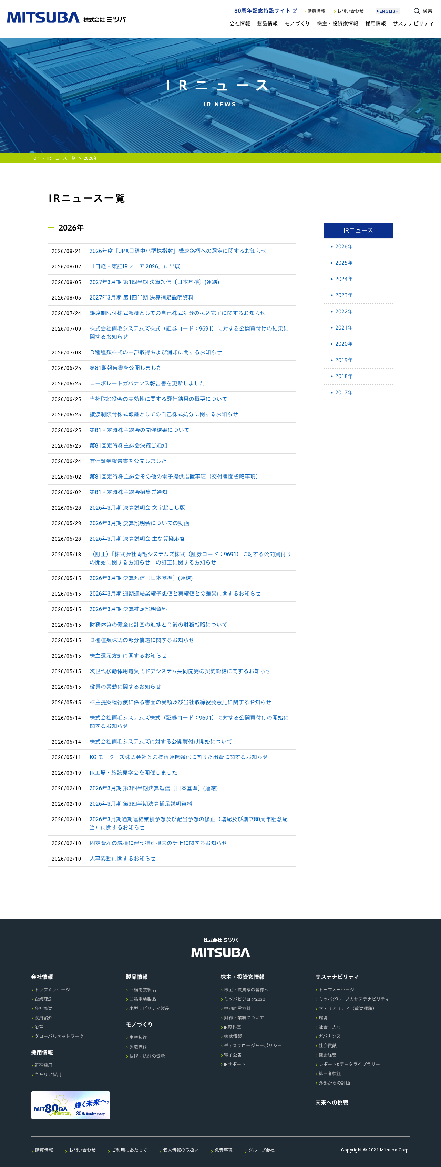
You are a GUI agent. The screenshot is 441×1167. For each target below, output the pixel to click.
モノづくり (297, 23)
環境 (323, 1017)
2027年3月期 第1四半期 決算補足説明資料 (142, 297)
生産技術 (138, 1037)
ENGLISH (389, 11)
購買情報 (316, 11)
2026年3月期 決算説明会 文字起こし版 (137, 507)
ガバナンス (330, 1036)
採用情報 (375, 23)
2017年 (344, 392)
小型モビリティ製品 (149, 1008)
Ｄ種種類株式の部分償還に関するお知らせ (142, 640)
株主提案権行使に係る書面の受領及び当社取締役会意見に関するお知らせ (180, 702)
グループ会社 (261, 1150)
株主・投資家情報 (337, 23)
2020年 (344, 343)
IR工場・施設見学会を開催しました (133, 772)
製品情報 (267, 23)
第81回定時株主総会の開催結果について (139, 430)
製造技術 (138, 1046)
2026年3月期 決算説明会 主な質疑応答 (137, 539)
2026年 (344, 246)
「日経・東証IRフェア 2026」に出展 (135, 266)
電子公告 (233, 1055)
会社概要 (43, 1008)
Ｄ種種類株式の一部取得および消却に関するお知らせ (156, 352)
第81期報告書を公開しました (126, 368)
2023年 (344, 295)
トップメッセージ (52, 989)
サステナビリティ (413, 23)
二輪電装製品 (142, 999)
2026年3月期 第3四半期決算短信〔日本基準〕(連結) (154, 788)
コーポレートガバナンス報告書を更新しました (147, 383)
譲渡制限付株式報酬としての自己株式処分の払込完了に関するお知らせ (178, 313)
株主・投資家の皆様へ (246, 989)
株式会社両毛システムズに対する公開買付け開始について (161, 741)
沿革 (38, 1027)
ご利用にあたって (129, 1150)
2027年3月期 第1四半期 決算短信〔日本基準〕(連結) (154, 282)
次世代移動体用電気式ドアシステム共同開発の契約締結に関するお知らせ (180, 671)
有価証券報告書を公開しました (128, 461)
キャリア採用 (47, 1074)
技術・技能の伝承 (147, 1056)
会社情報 (239, 23)
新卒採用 (43, 1065)
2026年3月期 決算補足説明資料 (128, 609)
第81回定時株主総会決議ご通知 (128, 445)
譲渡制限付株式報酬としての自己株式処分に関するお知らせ (164, 414)
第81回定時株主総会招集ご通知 (128, 492)
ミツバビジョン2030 (244, 999)
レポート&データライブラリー (349, 1064)
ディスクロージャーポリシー (253, 1045)
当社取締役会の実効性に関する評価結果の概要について (158, 399)
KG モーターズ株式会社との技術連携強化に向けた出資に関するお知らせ (179, 757)
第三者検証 (330, 1073)
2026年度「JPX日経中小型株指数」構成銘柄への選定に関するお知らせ (178, 251)
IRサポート (235, 1064)
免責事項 (224, 1150)
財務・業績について (244, 1017)
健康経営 (328, 1055)
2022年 (344, 311)
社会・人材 (330, 1027)
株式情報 (233, 1036)
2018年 (344, 376)
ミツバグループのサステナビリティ (354, 999)
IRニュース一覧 (61, 158)
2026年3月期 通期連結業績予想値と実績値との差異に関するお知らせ (175, 593)
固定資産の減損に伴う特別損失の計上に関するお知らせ (158, 843)
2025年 (344, 262)
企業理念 (43, 999)
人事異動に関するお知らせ (123, 858)
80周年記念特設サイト (262, 10)
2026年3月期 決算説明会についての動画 (139, 523)
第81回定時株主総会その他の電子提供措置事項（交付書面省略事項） (175, 476)
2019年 (344, 360)
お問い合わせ (350, 11)
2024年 (344, 279)
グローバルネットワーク (59, 1036)
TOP (35, 158)
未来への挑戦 (331, 1102)
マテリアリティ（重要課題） (348, 1008)
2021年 (344, 327)
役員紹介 (43, 1017)
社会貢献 (328, 1045)
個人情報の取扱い (181, 1150)
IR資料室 (232, 1027)
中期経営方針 (237, 1008)
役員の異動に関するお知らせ (125, 687)
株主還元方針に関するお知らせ (128, 656)
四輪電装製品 (142, 989)
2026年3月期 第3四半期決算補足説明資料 (141, 804)
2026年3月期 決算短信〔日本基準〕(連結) (141, 578)
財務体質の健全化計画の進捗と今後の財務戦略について (158, 624)
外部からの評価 (334, 1083)
